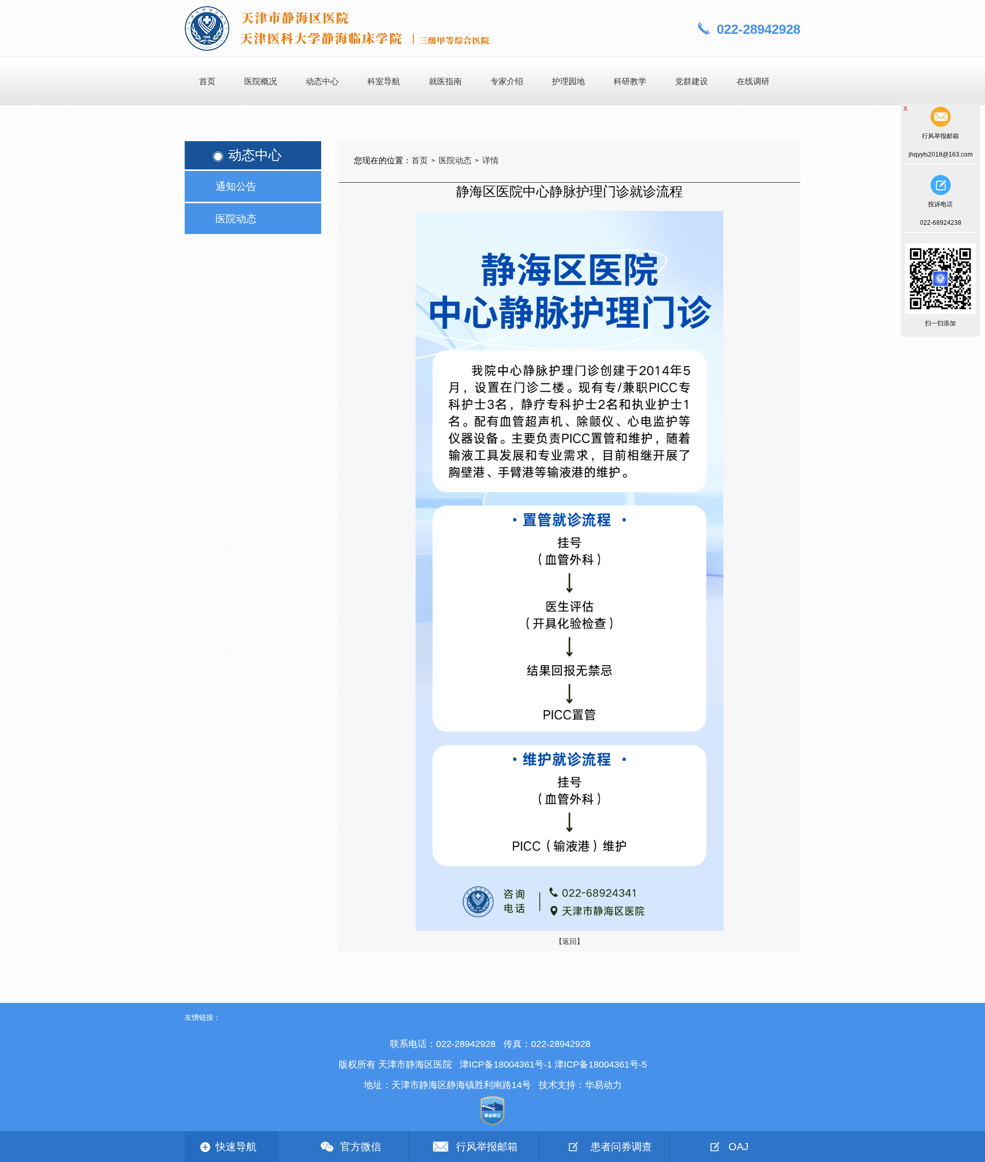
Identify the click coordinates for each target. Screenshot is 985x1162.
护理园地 (568, 81)
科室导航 (383, 81)
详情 (490, 160)
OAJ (738, 1146)
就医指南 (445, 81)
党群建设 (691, 81)
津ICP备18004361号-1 (506, 1064)
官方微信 (360, 1146)
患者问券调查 (621, 1146)
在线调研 (753, 81)
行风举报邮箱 (487, 1146)
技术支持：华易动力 (580, 1085)
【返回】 (569, 941)
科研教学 (630, 81)
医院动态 (455, 160)
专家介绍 (506, 81)
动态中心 (322, 81)
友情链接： (203, 1017)
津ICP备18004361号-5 (601, 1064)
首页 (207, 81)
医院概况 (260, 81)
